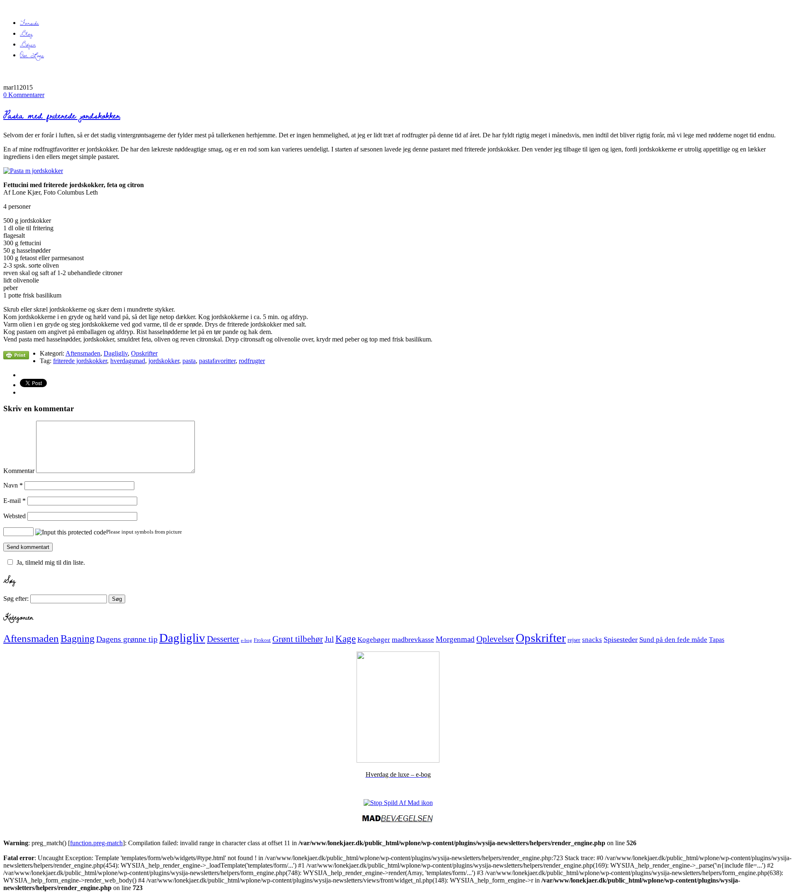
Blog (26, 33)
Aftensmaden (83, 353)
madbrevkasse (413, 639)
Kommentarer (23, 94)
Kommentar (18, 470)
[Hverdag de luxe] (398, 760)
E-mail (14, 500)
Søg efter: (16, 598)
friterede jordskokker (80, 360)
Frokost (262, 640)
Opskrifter (144, 353)
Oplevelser (495, 639)
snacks (592, 640)
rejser (574, 639)
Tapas (716, 639)
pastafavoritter (217, 360)
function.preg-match (96, 842)
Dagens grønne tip (127, 639)
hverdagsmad (127, 360)
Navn (13, 485)
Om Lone (32, 55)
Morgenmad (455, 639)
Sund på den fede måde (673, 640)
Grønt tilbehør (297, 639)
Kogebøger (373, 640)
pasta (189, 360)
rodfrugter (252, 360)
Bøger (28, 44)
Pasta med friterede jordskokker (61, 115)
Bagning (78, 638)
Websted (14, 515)
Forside (29, 22)
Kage (345, 639)
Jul (329, 639)
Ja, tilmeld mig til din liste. (51, 562)
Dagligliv (116, 353)
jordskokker (163, 360)
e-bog (246, 640)
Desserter (223, 639)
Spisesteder (621, 639)
